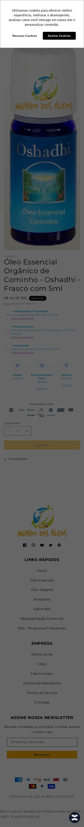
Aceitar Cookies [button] (59, 35)
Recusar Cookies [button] (25, 35)
